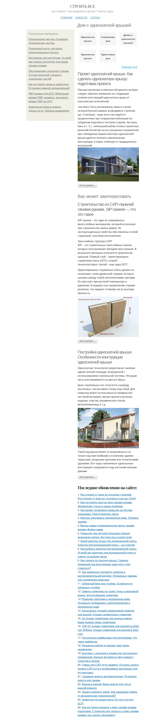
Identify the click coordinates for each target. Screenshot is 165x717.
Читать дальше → (87, 185)
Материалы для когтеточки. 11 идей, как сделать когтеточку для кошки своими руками (50, 62)
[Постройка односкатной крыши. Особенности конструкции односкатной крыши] (108, 428)
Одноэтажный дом (108, 56)
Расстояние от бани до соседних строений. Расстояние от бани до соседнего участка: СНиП (107, 496)
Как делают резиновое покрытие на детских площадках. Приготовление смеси (105, 512)
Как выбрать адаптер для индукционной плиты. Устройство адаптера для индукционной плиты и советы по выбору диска (107, 552)
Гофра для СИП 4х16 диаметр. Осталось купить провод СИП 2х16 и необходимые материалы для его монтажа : (108, 668)
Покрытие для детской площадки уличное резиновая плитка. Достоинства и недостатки (105, 535)
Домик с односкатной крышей (128, 38)
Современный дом (108, 38)
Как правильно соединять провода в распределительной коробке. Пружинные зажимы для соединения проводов (107, 575)
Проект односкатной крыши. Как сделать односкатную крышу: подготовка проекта (105, 78)
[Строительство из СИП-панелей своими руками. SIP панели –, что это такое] (108, 317)
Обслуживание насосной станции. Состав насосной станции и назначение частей (49, 75)
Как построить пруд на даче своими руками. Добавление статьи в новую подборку (105, 504)
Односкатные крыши (88, 56)
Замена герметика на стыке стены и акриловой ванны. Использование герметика (108, 593)
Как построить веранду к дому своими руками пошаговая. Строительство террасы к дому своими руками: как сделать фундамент (108, 711)
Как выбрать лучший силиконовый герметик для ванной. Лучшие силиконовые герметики (106, 612)
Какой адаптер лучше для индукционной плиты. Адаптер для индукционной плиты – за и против (107, 543)
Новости (81, 17)
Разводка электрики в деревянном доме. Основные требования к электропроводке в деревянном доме (104, 603)
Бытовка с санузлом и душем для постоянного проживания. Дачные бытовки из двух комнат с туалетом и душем (107, 657)
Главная (67, 17)
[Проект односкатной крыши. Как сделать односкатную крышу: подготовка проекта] (108, 164)
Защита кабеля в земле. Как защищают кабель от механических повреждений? (107, 694)
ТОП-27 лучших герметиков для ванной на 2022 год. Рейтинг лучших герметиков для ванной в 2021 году (108, 630)
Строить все (82, 6)
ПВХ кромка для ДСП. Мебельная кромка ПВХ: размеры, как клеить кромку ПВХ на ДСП (49, 97)
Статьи (95, 17)
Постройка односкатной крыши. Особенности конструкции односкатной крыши (105, 357)
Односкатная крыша (88, 38)
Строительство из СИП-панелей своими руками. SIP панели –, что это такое (107, 209)
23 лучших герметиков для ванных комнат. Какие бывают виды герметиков (105, 620)
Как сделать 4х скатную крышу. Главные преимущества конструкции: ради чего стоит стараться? (104, 564)
